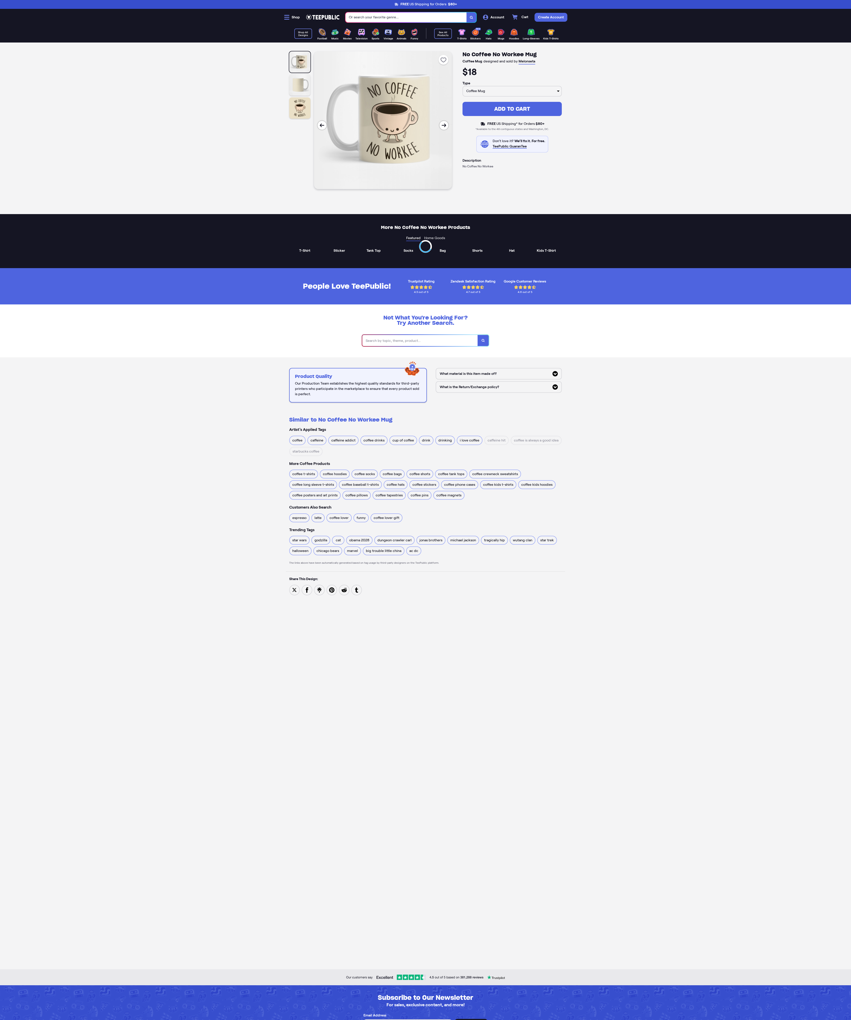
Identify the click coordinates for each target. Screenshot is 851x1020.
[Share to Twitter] (294, 590)
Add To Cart (512, 108)
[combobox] (406, 17)
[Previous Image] (322, 125)
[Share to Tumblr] (356, 590)
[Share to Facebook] (307, 590)
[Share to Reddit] (344, 590)
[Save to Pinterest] (331, 590)
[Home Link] (322, 17)
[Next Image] (444, 125)
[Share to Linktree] (319, 590)
